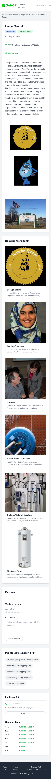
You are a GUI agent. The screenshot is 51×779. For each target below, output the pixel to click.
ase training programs (15, 683)
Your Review (10, 617)
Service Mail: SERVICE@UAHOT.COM (36, 768)
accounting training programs (18, 672)
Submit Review (14, 638)
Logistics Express (28, 15)
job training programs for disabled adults (22, 660)
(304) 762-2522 (14, 37)
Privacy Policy (16, 768)
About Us (5, 768)
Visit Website (13, 53)
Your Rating (9, 609)
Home (15, 15)
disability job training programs (19, 666)
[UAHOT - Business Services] (9, 5)
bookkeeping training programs (19, 678)
